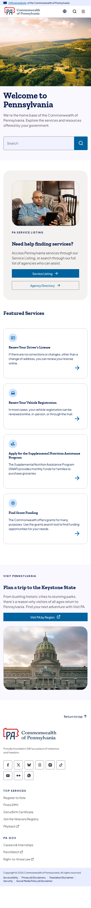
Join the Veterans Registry (21, 819)
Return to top (73, 716)
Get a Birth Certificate (18, 812)
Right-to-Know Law (16, 859)
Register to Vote (14, 798)
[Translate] (65, 11)
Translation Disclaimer (61, 877)
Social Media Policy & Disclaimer (34, 881)
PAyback (9, 826)
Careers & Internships (18, 845)
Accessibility (10, 877)
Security (8, 881)
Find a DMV (10, 805)
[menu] (83, 11)
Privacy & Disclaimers (34, 877)
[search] (74, 11)
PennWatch (11, 852)
